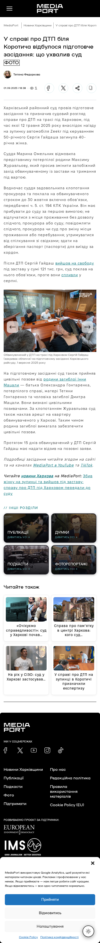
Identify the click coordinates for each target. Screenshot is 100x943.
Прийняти (50, 899)
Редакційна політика (70, 778)
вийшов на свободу (74, 263)
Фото (9, 795)
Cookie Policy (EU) (67, 805)
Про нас (58, 770)
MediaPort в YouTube (53, 465)
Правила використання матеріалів (64, 791)
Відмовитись (50, 913)
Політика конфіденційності (59, 937)
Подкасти (13, 787)
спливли (69, 275)
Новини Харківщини (37, 25)
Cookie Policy (28, 937)
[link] (6, 750)
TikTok (86, 465)
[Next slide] (87, 327)
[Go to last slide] (12, 327)
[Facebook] (49, 88)
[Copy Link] (91, 88)
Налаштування (50, 926)
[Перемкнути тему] (88, 931)
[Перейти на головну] (50, 8)
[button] (92, 863)
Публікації (14, 778)
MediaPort (11, 25)
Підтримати (15, 804)
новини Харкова (37, 476)
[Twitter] (63, 88)
